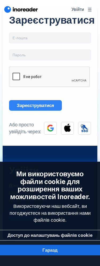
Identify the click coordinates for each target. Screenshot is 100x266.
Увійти (77, 9)
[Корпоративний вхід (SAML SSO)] (84, 128)
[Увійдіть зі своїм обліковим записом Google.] (50, 128)
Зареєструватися (35, 105)
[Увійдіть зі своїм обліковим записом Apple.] (67, 128)
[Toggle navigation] (90, 9)
